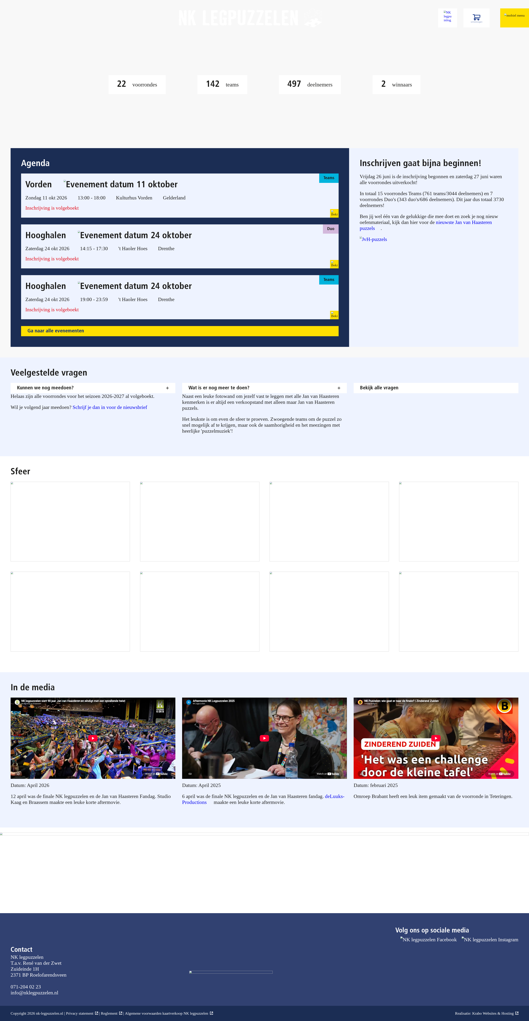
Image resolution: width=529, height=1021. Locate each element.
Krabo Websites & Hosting (493, 1013)
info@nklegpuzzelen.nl (34, 992)
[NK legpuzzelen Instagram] (490, 965)
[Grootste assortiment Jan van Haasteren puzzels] (376, 239)
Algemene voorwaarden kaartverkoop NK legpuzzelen (166, 1013)
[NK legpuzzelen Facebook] (428, 965)
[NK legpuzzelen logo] (250, 17)
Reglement (109, 1013)
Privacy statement (79, 1013)
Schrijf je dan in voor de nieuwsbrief (110, 407)
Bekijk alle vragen (379, 387)
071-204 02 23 (26, 987)
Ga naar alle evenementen (55, 331)
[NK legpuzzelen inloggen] (447, 17)
